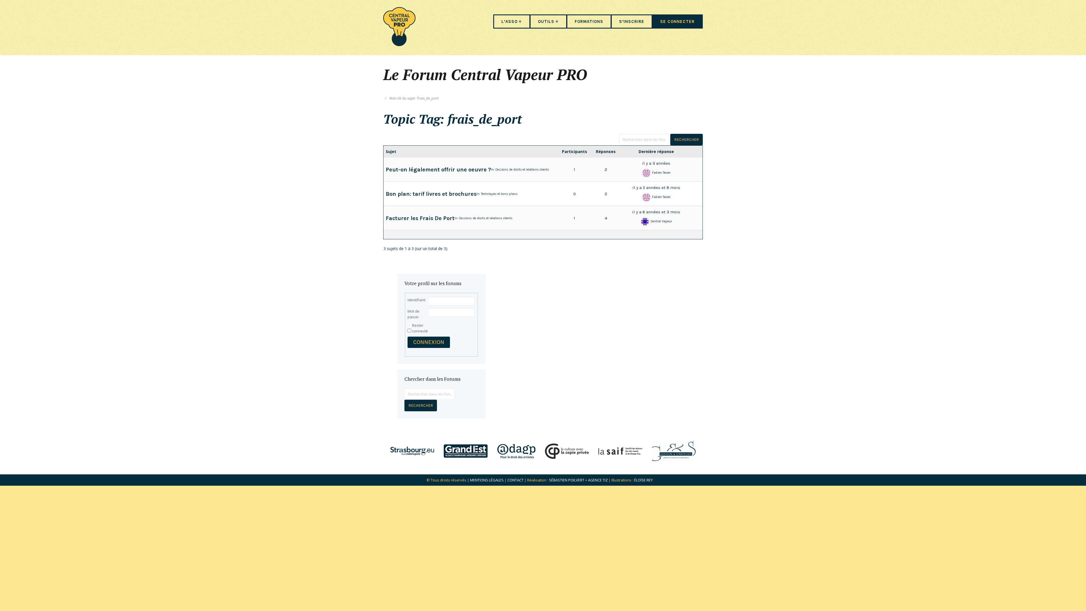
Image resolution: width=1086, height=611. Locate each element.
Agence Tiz (598, 480)
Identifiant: (417, 299)
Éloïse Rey (643, 480)
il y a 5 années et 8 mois (656, 187)
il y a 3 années (656, 163)
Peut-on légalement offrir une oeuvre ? (438, 169)
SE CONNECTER (677, 21)
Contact (515, 480)
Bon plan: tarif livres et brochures (431, 194)
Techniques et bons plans (499, 194)
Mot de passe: (413, 314)
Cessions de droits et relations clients (522, 169)
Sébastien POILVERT (566, 480)
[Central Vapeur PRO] (399, 44)
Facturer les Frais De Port (420, 218)
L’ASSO (509, 21)
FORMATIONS (589, 21)
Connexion (428, 342)
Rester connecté (420, 328)
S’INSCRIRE (631, 21)
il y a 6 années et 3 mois (656, 211)
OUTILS (546, 21)
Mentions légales (487, 480)
